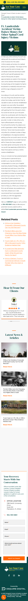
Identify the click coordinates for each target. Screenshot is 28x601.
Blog (2, 15)
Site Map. (19, 596)
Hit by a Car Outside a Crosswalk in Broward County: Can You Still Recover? (15, 225)
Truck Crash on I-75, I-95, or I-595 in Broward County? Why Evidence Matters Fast (15, 243)
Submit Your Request (14, 558)
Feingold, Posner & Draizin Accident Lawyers (13, 13)
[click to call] (3, 597)
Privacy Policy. (11, 596)
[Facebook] (9, 575)
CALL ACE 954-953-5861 (16, 2)
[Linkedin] (19, 575)
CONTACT (10, 202)
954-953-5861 (7, 204)
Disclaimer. (23, 595)
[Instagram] (14, 575)
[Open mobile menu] (24, 7)
